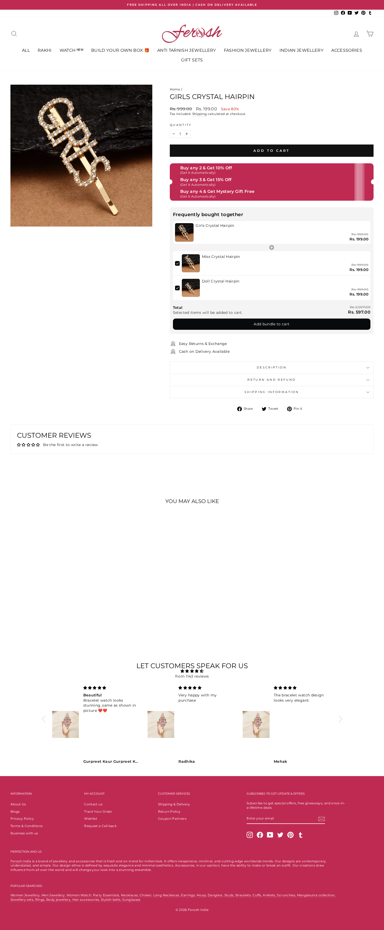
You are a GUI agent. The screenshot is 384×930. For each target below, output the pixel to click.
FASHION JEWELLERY (248, 50)
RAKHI (45, 50)
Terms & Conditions (26, 826)
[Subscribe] (321, 819)
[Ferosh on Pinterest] (290, 835)
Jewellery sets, (22, 900)
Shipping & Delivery (174, 804)
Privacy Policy (22, 819)
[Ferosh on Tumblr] (301, 835)
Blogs (15, 811)
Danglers (215, 895)
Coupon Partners (172, 819)
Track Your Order (98, 811)
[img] (192, 671)
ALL (26, 50)
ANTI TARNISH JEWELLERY (186, 50)
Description (272, 367)
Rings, (40, 900)
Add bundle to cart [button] (271, 324)
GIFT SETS (192, 59)
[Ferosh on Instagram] (250, 835)
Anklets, (270, 895)
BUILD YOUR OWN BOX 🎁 (120, 50)
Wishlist (90, 819)
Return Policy (169, 811)
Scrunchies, (287, 895)
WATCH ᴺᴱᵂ (71, 50)
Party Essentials (106, 895)
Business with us (24, 833)
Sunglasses (131, 900)
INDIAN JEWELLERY (302, 50)
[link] (184, 232)
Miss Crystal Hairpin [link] (221, 256)
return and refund (271, 380)
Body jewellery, (59, 900)
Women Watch (79, 895)
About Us (18, 804)
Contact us (93, 804)
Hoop (201, 895)
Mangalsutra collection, (316, 895)
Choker (145, 895)
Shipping (199, 114)
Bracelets (243, 895)
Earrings (188, 895)
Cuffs (257, 895)
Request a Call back (100, 826)
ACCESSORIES (346, 50)
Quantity (181, 125)
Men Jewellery (53, 895)
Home (175, 89)
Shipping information (272, 392)
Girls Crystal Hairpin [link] (215, 225)
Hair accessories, (86, 900)
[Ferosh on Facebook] (260, 835)
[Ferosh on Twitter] (280, 835)
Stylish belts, (111, 900)
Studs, (229, 895)
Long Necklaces (166, 895)
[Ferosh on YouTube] (270, 835)
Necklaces (129, 895)
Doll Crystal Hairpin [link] (221, 281)
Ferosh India (20, 861)
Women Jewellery (25, 895)
